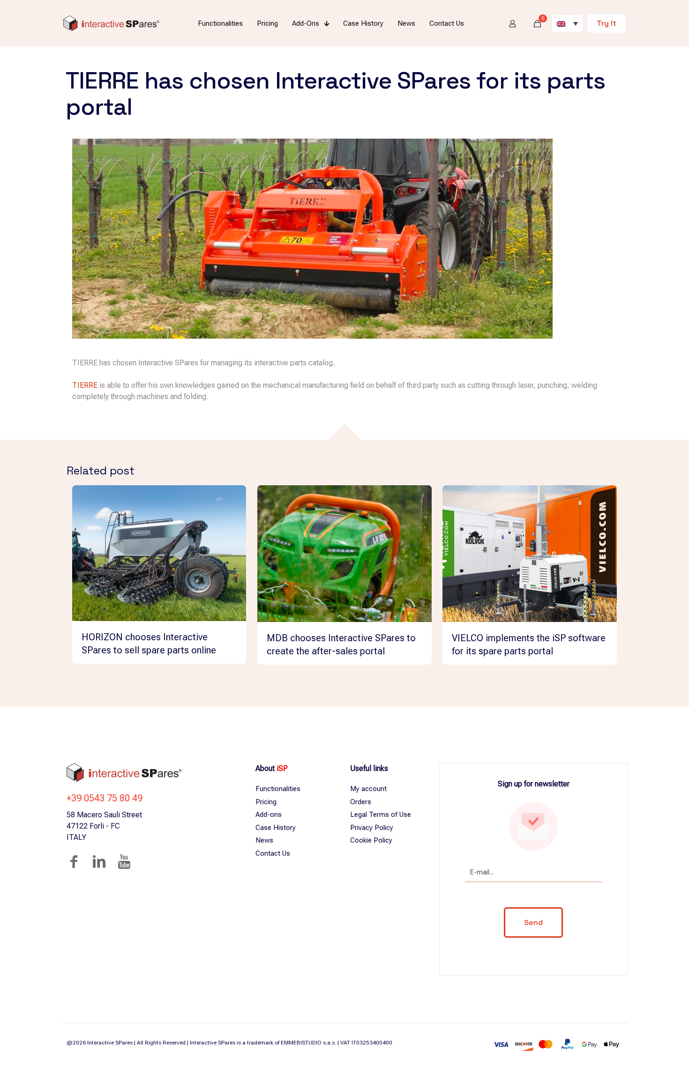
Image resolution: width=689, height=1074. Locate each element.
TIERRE (84, 385)
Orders (360, 802)
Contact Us (272, 853)
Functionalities (277, 789)
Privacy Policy (371, 827)
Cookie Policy (371, 840)
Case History (275, 827)
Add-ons (268, 814)
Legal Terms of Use (380, 814)
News (264, 840)
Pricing (266, 802)
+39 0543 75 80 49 (104, 798)
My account (368, 789)
